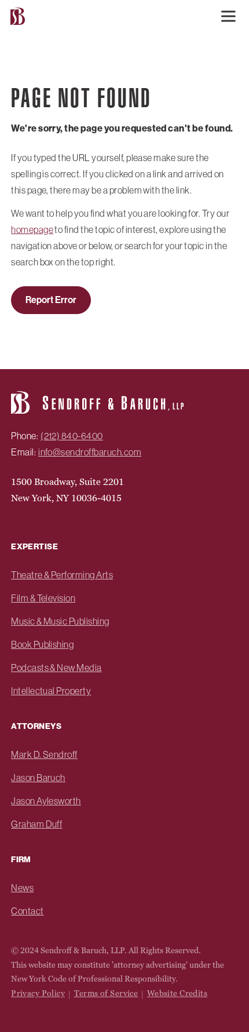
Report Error (50, 299)
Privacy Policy (38, 993)
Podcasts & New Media (56, 667)
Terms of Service (106, 993)
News (22, 888)
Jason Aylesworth (46, 801)
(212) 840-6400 (72, 436)
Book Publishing (42, 644)
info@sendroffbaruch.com (89, 452)
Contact (27, 911)
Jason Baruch (38, 777)
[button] (228, 16)
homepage (32, 229)
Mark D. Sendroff (44, 754)
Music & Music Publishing (60, 621)
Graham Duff (36, 824)
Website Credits (177, 993)
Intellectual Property (51, 690)
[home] (16, 16)
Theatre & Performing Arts (62, 575)
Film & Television (43, 598)
